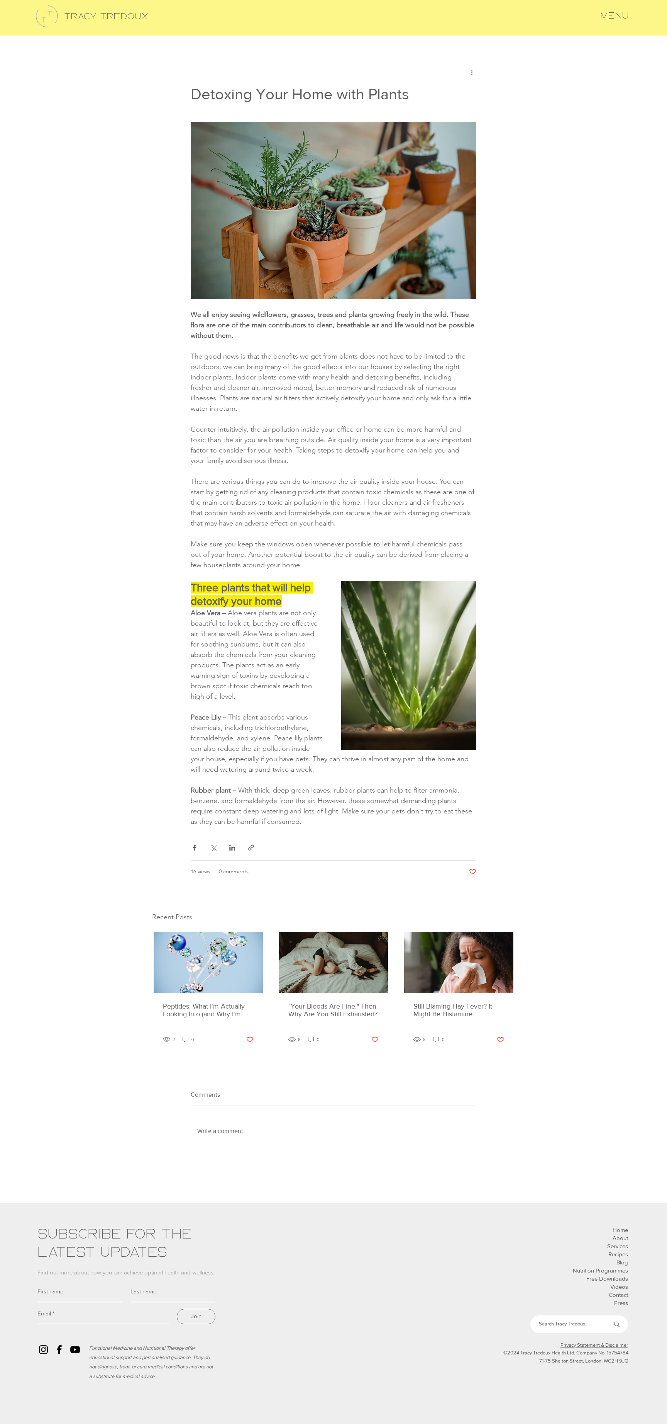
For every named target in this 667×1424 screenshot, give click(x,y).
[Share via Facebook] (194, 847)
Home (620, 1230)
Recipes (618, 1254)
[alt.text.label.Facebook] (59, 1350)
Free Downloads (607, 1278)
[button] (614, 16)
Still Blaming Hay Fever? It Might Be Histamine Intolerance (452, 1010)
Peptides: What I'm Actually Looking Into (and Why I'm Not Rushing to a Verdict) (204, 1010)
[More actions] (471, 72)
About (620, 1238)
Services (617, 1246)
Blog (622, 1262)
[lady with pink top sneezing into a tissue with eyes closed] (458, 962)
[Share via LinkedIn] (232, 847)
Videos (619, 1286)
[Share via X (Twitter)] (213, 847)
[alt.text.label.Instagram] (43, 1350)
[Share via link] (251, 847)
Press (621, 1303)
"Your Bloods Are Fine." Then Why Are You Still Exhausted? (333, 1010)
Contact (618, 1294)
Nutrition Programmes (600, 1270)
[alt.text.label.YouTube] (75, 1350)
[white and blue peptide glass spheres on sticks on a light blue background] (208, 962)
